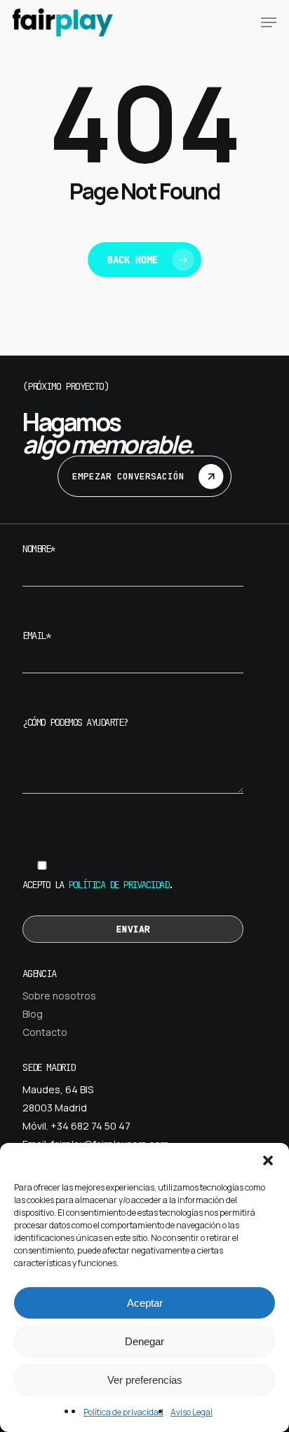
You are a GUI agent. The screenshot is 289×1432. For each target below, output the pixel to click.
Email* (36, 635)
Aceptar (145, 1303)
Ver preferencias (144, 1380)
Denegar (144, 1341)
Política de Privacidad (118, 884)
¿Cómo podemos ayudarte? (75, 722)
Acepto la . (97, 884)
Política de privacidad (123, 1412)
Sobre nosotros (59, 995)
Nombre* (38, 548)
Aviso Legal (191, 1412)
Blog (32, 1013)
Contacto (44, 1032)
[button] (268, 1160)
